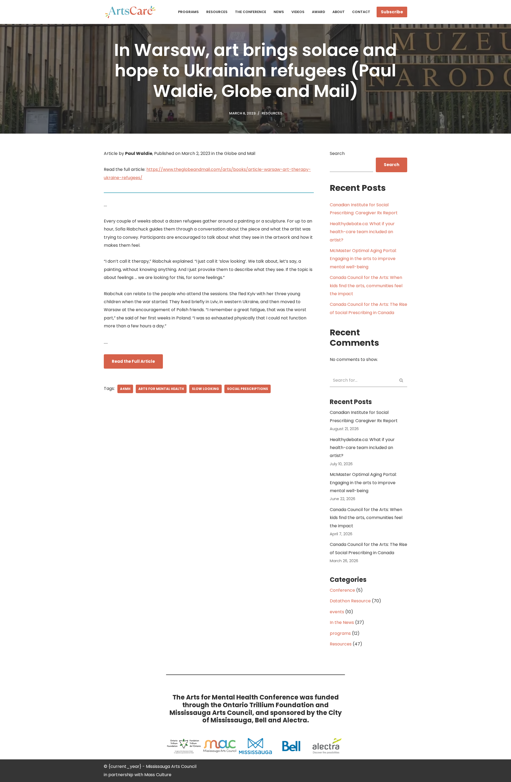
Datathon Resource (350, 601)
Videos (297, 12)
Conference (342, 590)
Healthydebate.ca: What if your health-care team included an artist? (362, 232)
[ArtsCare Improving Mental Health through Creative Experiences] (132, 12)
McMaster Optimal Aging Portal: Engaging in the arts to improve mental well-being (363, 259)
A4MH (125, 388)
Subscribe (392, 12)
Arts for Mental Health (161, 388)
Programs (188, 12)
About (338, 12)
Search (337, 153)
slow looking (205, 388)
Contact (361, 12)
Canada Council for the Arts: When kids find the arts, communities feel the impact (366, 285)
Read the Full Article (133, 361)
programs (340, 633)
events (337, 612)
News (279, 12)
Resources (217, 12)
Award (318, 12)
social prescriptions (247, 388)
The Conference (250, 12)
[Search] (401, 380)
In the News (342, 622)
